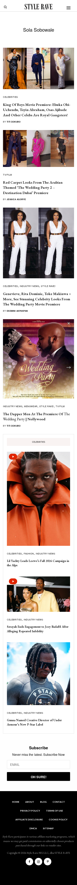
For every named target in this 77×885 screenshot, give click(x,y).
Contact (59, 801)
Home (15, 801)
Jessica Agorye (16, 199)
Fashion (29, 553)
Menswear (30, 406)
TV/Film (7, 174)
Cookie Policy (58, 819)
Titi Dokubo (14, 121)
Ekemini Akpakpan (17, 311)
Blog (43, 801)
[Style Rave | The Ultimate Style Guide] (38, 6)
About (29, 801)
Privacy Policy (30, 810)
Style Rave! (48, 286)
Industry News (29, 286)
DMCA (33, 828)
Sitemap (48, 828)
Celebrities (10, 96)
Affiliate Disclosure (29, 819)
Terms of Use (54, 810)
